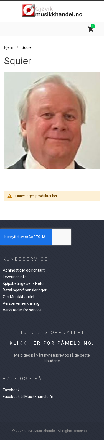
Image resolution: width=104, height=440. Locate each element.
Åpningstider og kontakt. (24, 270)
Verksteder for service (22, 310)
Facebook (11, 390)
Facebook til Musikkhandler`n (28, 396)
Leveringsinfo (15, 277)
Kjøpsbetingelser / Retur (24, 283)
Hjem (8, 47)
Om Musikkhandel (18, 297)
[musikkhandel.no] (52, 10)
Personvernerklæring (21, 303)
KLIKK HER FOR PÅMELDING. (52, 343)
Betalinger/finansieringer (25, 290)
